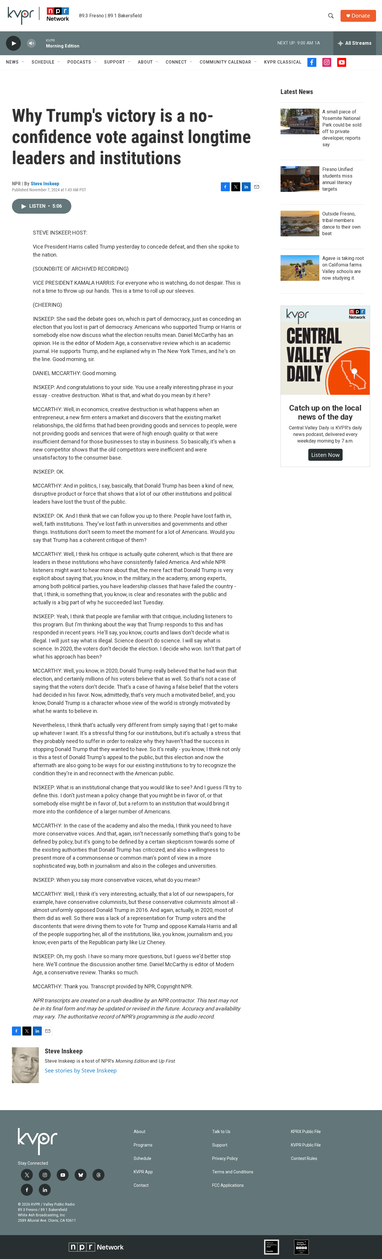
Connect (176, 62)
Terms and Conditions (232, 1172)
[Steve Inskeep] (25, 1065)
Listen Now (325, 454)
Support (114, 62)
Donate (361, 16)
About (145, 62)
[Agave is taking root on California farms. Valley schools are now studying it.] (300, 268)
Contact (141, 1185)
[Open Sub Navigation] (23, 62)
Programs (143, 1145)
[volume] (31, 43)
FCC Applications (228, 1185)
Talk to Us (221, 1131)
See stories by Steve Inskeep (81, 1070)
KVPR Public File (306, 1145)
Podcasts (79, 62)
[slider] (41, 43)
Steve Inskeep (45, 184)
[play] (13, 43)
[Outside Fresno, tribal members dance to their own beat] (300, 223)
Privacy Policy (225, 1158)
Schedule (43, 62)
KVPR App (143, 1172)
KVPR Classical (282, 62)
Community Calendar (225, 62)
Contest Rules (304, 1158)
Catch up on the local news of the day (325, 412)
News (12, 62)
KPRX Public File (306, 1131)
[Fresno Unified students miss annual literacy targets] (300, 179)
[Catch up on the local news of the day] (325, 350)
